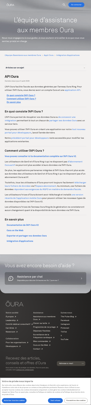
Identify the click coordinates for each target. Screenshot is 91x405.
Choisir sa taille (40, 323)
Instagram (65, 324)
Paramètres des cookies (76, 400)
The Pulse (67, 317)
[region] (45, 391)
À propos (10, 317)
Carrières (10, 328)
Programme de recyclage (44, 327)
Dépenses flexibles (41, 331)
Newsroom (10, 332)
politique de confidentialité (25, 370)
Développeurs (12, 346)
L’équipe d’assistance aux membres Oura (23, 55)
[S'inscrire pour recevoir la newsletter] (82, 363)
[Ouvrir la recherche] (64, 4)
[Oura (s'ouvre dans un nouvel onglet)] (10, 4)
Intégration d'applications (68, 55)
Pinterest (65, 328)
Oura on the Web (40, 345)
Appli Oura (48, 55)
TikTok (64, 332)
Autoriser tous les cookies (14, 400)
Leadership (11, 320)
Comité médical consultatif (18, 324)
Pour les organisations (16, 343)
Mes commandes (40, 341)
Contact (36, 349)
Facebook (65, 320)
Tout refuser (55, 400)
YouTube (64, 339)
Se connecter (76, 5)
